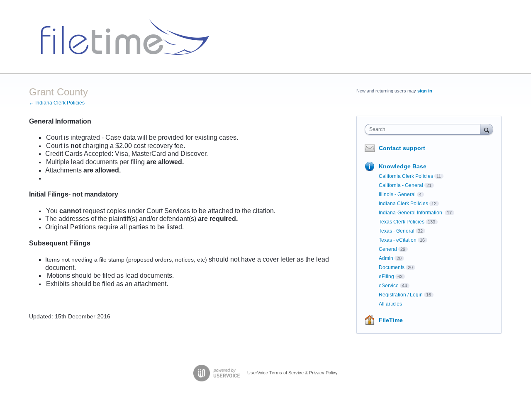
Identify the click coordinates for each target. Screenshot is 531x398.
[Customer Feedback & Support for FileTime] (122, 36)
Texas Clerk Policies (401, 222)
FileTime (391, 320)
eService (389, 286)
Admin (386, 258)
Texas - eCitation (398, 240)
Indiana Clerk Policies (403, 203)
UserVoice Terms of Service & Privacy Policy (292, 372)
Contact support (402, 148)
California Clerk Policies (406, 176)
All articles (390, 304)
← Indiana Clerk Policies (57, 103)
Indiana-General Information (411, 213)
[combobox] (424, 129)
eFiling (386, 276)
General (388, 249)
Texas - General (396, 231)
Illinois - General (397, 194)
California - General (401, 185)
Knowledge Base (402, 166)
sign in (424, 90)
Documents (391, 267)
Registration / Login (401, 295)
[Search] (486, 129)
